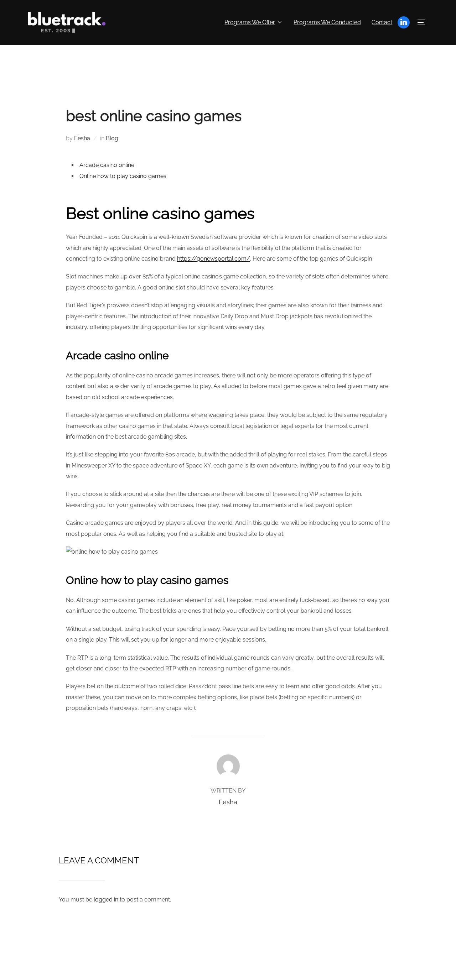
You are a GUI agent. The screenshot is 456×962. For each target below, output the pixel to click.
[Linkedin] (403, 22)
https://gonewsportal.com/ (213, 258)
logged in (106, 899)
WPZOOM (419, 948)
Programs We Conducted (327, 22)
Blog (112, 138)
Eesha (82, 138)
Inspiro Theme (381, 948)
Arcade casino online (106, 165)
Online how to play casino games (122, 176)
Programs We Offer (249, 22)
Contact (382, 22)
